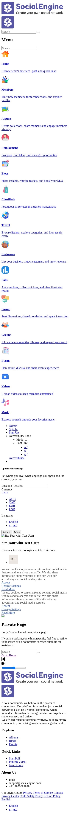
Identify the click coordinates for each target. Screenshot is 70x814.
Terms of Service (43, 792)
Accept (5, 582)
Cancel (6, 532)
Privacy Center (10, 796)
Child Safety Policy (31, 796)
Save (17, 532)
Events (13, 744)
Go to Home (8, 655)
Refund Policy (51, 796)
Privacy (27, 792)
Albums (13, 737)
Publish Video (17, 761)
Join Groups (16, 765)
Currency (7, 489)
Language (7, 515)
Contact (58, 792)
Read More (8, 589)
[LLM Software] (13, 559)
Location (6, 485)
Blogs (12, 740)
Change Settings (11, 585)
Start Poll (14, 758)
